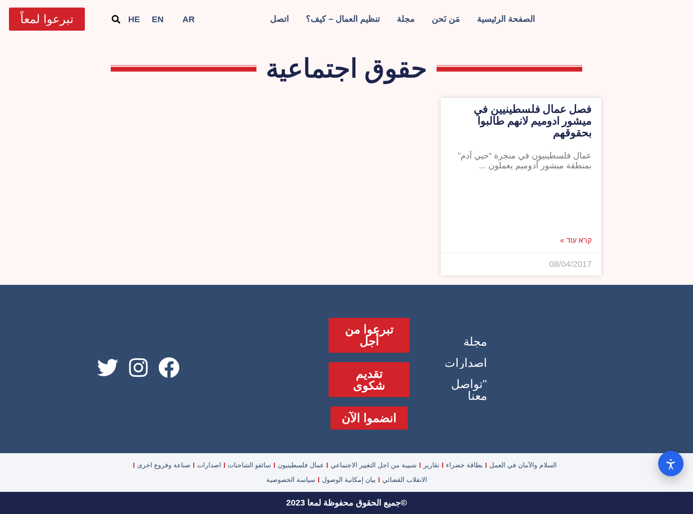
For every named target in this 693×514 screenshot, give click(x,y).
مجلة (406, 19)
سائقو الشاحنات (249, 465)
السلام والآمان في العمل (523, 465)
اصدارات (465, 362)
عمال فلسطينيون (301, 465)
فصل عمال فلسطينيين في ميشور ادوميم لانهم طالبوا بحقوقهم (533, 121)
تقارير (431, 465)
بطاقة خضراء (464, 465)
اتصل (279, 19)
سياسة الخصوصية (290, 479)
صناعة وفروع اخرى (163, 465)
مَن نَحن (446, 19)
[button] (116, 19)
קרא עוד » (576, 240)
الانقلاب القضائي (404, 479)
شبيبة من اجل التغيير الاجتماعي (373, 465)
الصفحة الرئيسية (506, 19)
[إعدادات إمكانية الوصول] (671, 463)
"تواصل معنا (469, 389)
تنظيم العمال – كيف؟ (343, 19)
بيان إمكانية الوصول (349, 479)
